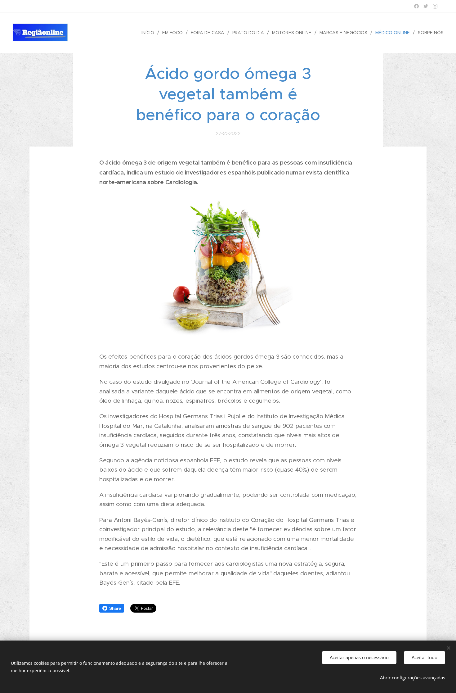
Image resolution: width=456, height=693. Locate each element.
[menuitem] (149, 32)
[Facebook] (416, 6)
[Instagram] (435, 6)
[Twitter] (426, 6)
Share (115, 608)
